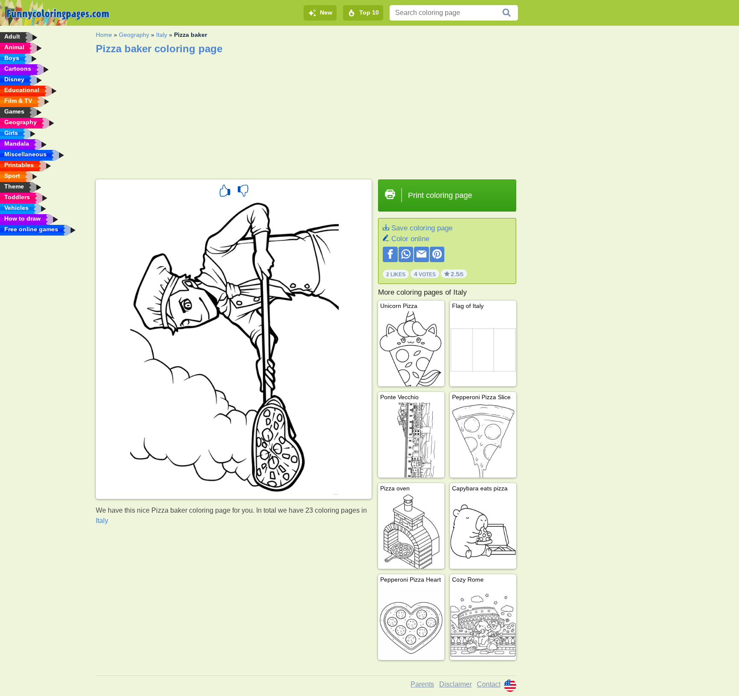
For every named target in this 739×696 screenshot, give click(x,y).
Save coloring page (421, 228)
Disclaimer (455, 684)
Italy (161, 34)
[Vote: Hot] (225, 192)
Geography (134, 34)
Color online (410, 239)
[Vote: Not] (243, 192)
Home (104, 34)
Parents (422, 684)
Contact (488, 684)
